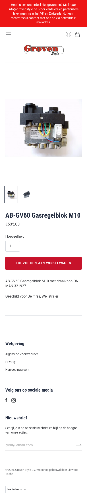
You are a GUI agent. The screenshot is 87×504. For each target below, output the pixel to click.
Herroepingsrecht (17, 369)
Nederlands (14, 489)
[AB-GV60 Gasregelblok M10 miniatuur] (11, 194)
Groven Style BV (25, 469)
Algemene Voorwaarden (22, 354)
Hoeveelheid (15, 236)
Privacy (10, 362)
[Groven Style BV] (43, 49)
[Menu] (8, 34)
